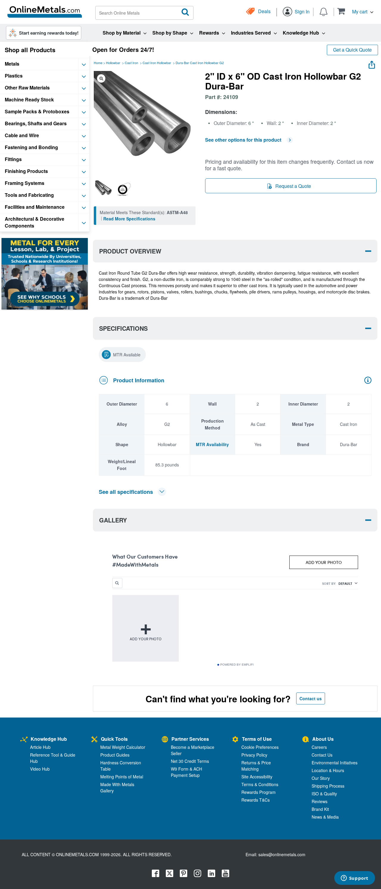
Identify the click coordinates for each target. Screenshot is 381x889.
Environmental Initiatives (334, 763)
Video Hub (40, 769)
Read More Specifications (129, 219)
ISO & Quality (324, 794)
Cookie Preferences (260, 747)
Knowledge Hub (49, 738)
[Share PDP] (372, 63)
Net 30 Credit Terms (190, 761)
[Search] (185, 12)
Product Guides (114, 755)
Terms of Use (257, 738)
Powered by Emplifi (237, 664)
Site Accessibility (256, 777)
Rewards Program (258, 792)
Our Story (321, 778)
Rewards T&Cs (255, 800)
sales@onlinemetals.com (281, 854)
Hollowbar (113, 62)
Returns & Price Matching (256, 766)
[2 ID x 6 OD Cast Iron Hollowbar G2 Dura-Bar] (104, 189)
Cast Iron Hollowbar (157, 62)
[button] (355, 11)
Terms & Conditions (259, 784)
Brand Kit (320, 809)
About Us (323, 738)
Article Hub (40, 747)
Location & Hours (328, 770)
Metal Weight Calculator (122, 747)
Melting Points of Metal (121, 777)
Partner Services (190, 738)
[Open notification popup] (323, 11)
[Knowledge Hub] (24, 739)
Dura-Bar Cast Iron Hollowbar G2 (200, 62)
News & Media (325, 817)
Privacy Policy (254, 755)
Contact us (310, 698)
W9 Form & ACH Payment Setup (186, 772)
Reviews (319, 801)
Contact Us (322, 755)
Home (98, 62)
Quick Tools (114, 738)
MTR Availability (212, 444)
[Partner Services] (165, 739)
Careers (319, 747)
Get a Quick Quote (352, 49)
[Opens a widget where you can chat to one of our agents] (354, 878)
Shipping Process (328, 786)
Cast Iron (131, 62)
